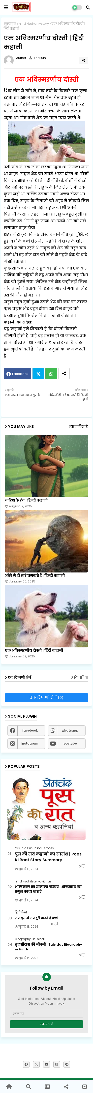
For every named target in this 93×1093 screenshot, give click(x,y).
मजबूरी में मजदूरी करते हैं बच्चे (36, 918)
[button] (88, 7)
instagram (29, 743)
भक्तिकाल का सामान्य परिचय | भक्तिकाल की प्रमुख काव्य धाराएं (48, 889)
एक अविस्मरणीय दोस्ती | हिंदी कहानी (34, 650)
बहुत (34, 308)
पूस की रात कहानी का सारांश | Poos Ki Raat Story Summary (48, 856)
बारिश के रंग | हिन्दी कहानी (26, 500)
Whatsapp (51, 373)
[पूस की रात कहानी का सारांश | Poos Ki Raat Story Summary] (46, 808)
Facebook (20, 373)
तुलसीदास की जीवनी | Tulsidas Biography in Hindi (48, 946)
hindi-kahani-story (34, 23)
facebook (30, 730)
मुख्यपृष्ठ (10, 23)
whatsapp (70, 730)
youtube (70, 743)
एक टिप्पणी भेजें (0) (46, 697)
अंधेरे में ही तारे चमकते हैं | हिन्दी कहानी (35, 575)
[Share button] (64, 373)
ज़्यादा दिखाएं (78, 426)
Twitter (38, 373)
